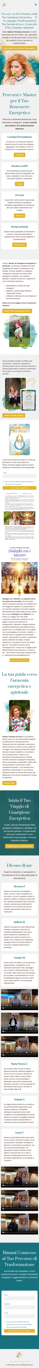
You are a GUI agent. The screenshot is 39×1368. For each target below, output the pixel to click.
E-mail (5, 472)
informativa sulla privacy (25, 481)
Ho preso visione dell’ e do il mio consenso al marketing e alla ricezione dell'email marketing (19, 1324)
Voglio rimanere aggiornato (19, 488)
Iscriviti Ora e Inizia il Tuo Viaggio (19, 1331)
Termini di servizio (24, 1361)
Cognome (7, 1304)
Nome (6, 1295)
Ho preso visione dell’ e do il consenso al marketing (19, 483)
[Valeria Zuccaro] (4, 4)
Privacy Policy (14, 1361)
